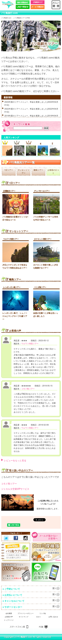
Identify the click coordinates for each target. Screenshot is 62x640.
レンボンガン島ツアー (11, 287)
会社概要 (9, 613)
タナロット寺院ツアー (42, 239)
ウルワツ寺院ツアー (11, 239)
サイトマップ (23, 616)
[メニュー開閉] (56, 1)
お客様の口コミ (53, 171)
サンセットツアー (23, 171)
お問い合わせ (53, 616)
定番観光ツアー (9, 191)
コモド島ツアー (28, 388)
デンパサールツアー (41, 191)
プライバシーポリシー (26, 613)
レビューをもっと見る (15, 460)
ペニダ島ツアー (40, 287)
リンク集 (42, 613)
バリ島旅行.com (9, 12)
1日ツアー (8, 169)
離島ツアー (38, 169)
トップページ (9, 620)
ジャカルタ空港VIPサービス (15, 488)
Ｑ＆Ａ (38, 616)
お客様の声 (9, 616)
